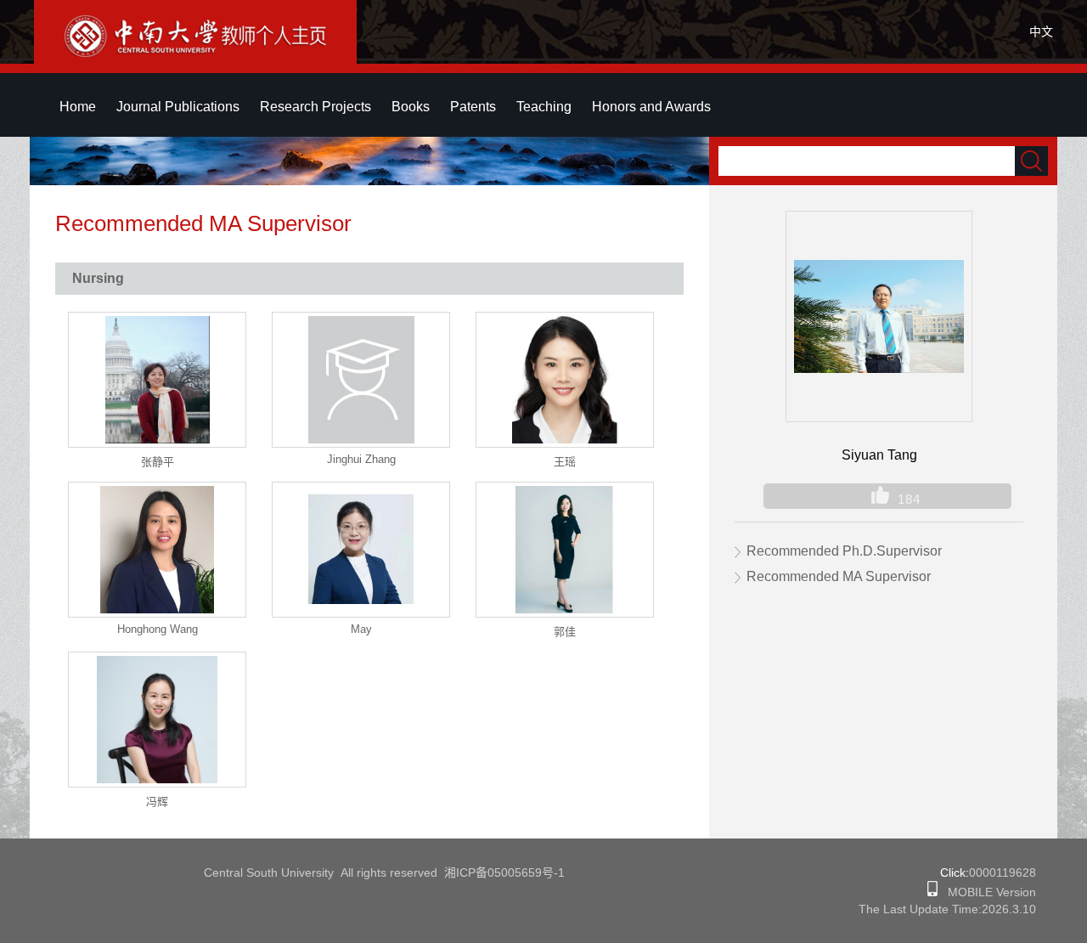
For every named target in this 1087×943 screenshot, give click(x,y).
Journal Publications (177, 106)
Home (77, 106)
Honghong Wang (157, 629)
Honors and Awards (651, 106)
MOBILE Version (987, 892)
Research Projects (315, 106)
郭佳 (565, 631)
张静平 (157, 461)
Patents (473, 106)
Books (410, 106)
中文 (1041, 31)
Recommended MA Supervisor (838, 576)
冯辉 (157, 801)
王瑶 (565, 461)
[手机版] (932, 892)
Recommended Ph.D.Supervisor (844, 551)
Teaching (544, 106)
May (361, 629)
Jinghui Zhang (361, 459)
